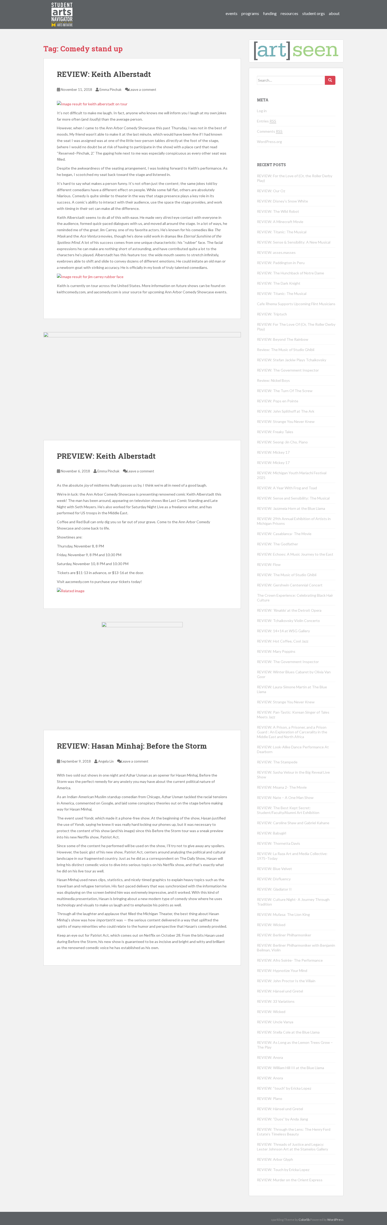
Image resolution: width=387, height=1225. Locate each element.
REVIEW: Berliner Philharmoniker (284, 935)
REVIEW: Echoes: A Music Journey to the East (295, 554)
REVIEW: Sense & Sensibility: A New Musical (293, 242)
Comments (269, 131)
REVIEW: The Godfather (277, 544)
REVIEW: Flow (269, 564)
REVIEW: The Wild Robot (278, 211)
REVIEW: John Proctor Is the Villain (286, 981)
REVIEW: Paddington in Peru (281, 262)
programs (250, 13)
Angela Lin (106, 761)
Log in (262, 110)
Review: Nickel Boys (273, 380)
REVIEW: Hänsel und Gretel (280, 991)
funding (270, 13)
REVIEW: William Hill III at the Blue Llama (290, 1067)
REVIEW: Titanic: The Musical (281, 232)
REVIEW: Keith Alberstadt (104, 74)
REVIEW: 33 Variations (276, 1001)
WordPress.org (269, 141)
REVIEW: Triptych (272, 314)
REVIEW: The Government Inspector (288, 370)
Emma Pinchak (111, 89)
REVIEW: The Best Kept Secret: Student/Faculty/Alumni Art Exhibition (288, 810)
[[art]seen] (62, 9)
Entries (266, 121)
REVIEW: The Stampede (277, 762)
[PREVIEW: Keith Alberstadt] (142, 386)
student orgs (313, 13)
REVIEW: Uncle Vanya (275, 1022)
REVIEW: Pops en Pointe (277, 401)
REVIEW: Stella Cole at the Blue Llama (288, 1032)
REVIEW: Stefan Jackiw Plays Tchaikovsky (291, 360)
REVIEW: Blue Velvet (274, 868)
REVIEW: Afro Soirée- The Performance (290, 960)
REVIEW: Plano (269, 1098)
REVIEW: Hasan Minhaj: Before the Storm (132, 746)
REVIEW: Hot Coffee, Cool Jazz (282, 641)
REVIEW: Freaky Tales (275, 431)
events (231, 13)
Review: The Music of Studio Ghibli (285, 349)
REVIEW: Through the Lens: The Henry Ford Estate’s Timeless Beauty (293, 1131)
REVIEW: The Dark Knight (278, 283)
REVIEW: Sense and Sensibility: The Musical (293, 498)
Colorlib (304, 1220)
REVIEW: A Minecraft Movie (280, 221)
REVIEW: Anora (270, 1057)
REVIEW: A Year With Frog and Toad (287, 488)
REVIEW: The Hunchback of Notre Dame (290, 273)
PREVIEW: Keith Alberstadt (106, 456)
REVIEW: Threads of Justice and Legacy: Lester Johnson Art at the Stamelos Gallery (292, 1146)
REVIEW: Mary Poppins (276, 651)
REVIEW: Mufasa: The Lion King (283, 914)
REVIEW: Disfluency (274, 879)
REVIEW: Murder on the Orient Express (289, 1180)
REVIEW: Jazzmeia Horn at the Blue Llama (291, 508)
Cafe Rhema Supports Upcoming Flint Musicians (296, 304)
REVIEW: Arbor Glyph (275, 1159)
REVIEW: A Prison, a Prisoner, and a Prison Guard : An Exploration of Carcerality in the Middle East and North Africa (292, 732)
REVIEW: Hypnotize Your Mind (282, 970)
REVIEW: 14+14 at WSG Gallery (283, 631)
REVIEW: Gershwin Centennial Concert (289, 585)
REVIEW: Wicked (271, 924)
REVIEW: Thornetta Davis (278, 843)
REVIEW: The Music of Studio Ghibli (286, 574)
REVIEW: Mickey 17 (273, 452)
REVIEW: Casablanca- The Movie (284, 533)
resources (289, 13)
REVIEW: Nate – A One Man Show (285, 797)
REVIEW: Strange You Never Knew (286, 421)
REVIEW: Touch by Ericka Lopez (283, 1169)
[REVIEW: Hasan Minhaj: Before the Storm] (142, 676)
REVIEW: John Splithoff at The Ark (285, 411)
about (334, 13)
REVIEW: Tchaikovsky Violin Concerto (288, 620)
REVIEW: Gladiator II (274, 889)
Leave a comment (142, 89)
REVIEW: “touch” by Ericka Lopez (284, 1088)
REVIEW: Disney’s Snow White (282, 201)
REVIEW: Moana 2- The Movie (282, 787)
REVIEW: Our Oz (271, 191)
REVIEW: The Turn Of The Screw (284, 390)
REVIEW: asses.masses (276, 252)
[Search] (330, 80)
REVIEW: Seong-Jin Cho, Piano (282, 442)
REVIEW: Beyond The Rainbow (282, 339)
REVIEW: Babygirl (271, 833)
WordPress (335, 1220)
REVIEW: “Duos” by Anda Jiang (282, 1119)
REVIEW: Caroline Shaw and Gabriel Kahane (293, 823)
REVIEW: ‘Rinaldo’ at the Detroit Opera (289, 610)
